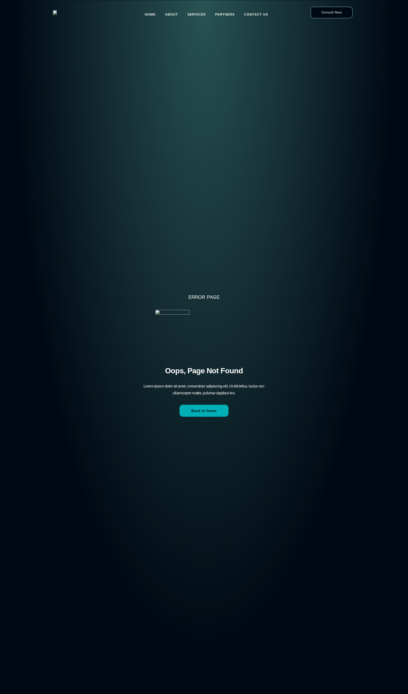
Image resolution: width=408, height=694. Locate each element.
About (171, 14)
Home (150, 14)
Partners (225, 14)
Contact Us (256, 14)
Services (196, 14)
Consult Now (332, 12)
